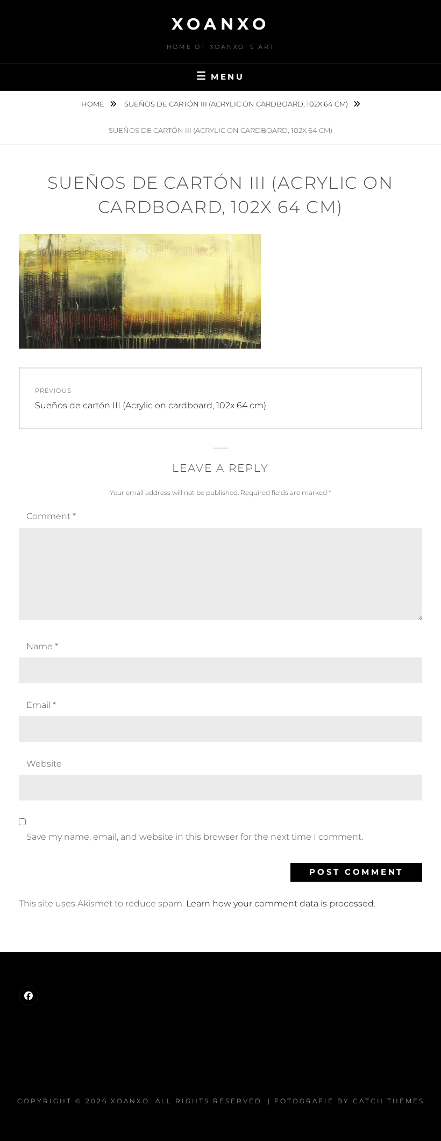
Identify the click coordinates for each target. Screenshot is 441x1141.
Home (93, 104)
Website (44, 764)
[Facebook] (28, 995)
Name (42, 646)
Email (41, 705)
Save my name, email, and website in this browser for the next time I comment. (194, 837)
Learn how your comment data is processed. (280, 903)
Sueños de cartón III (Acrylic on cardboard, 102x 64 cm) (237, 104)
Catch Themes (388, 1101)
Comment (51, 516)
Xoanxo (220, 24)
